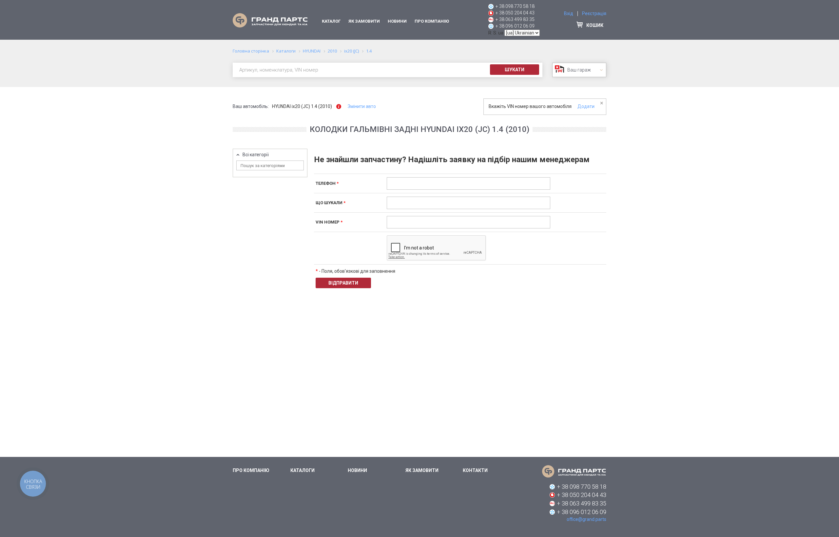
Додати (586, 106)
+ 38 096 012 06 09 (515, 26)
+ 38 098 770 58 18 (515, 6)
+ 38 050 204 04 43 (515, 12)
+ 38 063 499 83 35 (515, 19)
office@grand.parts (586, 519)
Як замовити (364, 21)
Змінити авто (362, 106)
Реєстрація (594, 13)
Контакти (475, 470)
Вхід (568, 13)
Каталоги (302, 470)
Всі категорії (256, 154)
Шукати (514, 69)
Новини (397, 21)
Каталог (331, 21)
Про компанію (432, 21)
